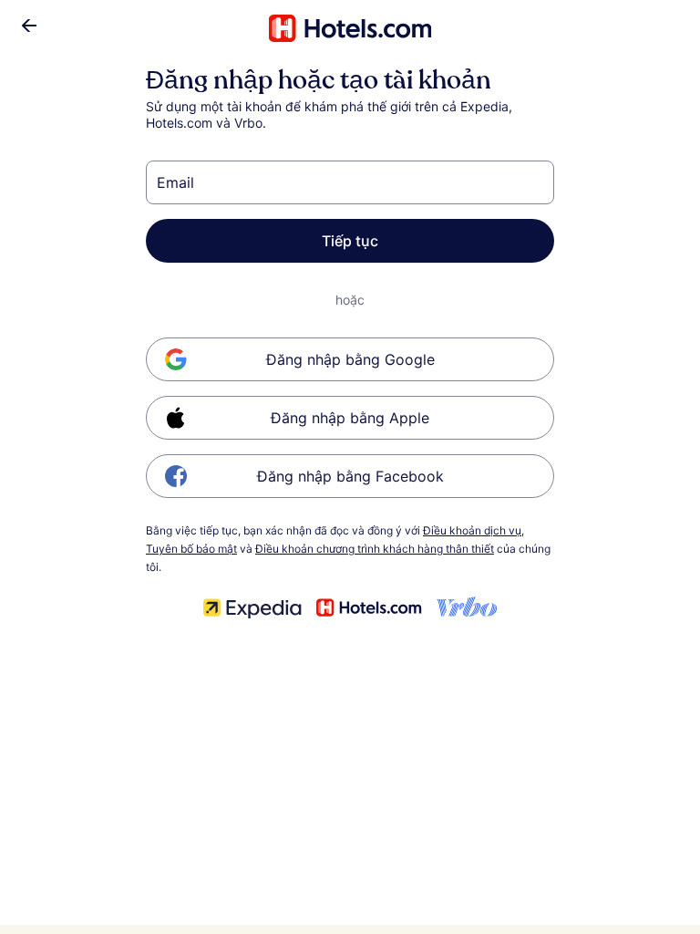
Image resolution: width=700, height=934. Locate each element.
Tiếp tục (350, 241)
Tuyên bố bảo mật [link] (191, 548)
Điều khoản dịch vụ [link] (472, 530)
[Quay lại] (29, 25)
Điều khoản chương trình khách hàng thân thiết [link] (374, 548)
